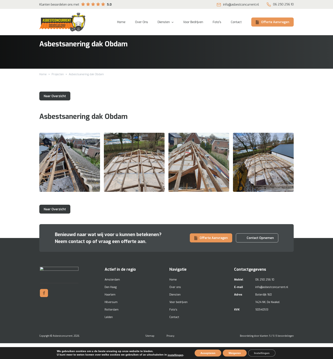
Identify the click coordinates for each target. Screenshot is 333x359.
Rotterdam (112, 309)
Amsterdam (112, 279)
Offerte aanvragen (275, 22)
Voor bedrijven (178, 302)
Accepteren (207, 353)
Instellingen (262, 353)
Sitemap (149, 335)
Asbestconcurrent (62, 335)
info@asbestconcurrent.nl (241, 5)
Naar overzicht (55, 96)
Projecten (58, 74)
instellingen (175, 354)
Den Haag (111, 287)
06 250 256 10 (283, 4)
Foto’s (173, 309)
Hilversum (111, 302)
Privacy (170, 335)
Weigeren (235, 353)
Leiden (109, 317)
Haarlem (110, 294)
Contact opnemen (260, 238)
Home (43, 74)
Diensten (175, 294)
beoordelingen (285, 335)
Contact (174, 317)
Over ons (175, 287)
